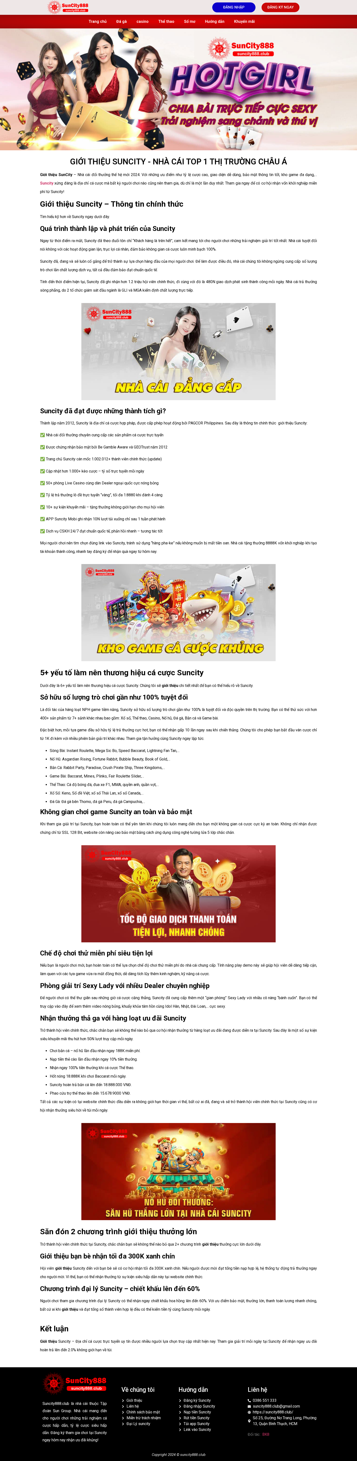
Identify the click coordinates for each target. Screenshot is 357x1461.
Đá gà (121, 21)
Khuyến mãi (244, 21)
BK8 (265, 1434)
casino (142, 21)
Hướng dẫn (214, 21)
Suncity (46, 183)
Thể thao (166, 21)
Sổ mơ (189, 21)
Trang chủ (98, 21)
